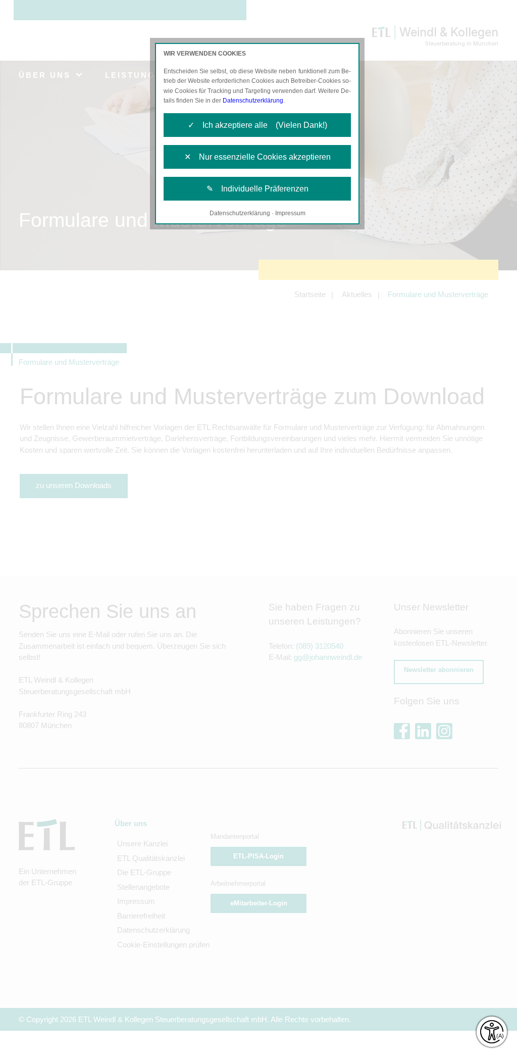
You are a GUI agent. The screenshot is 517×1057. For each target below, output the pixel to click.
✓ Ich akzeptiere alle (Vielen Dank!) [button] (257, 125)
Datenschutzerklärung (253, 100)
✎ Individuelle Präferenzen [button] (257, 188)
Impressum (290, 213)
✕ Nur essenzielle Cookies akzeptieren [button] (257, 157)
